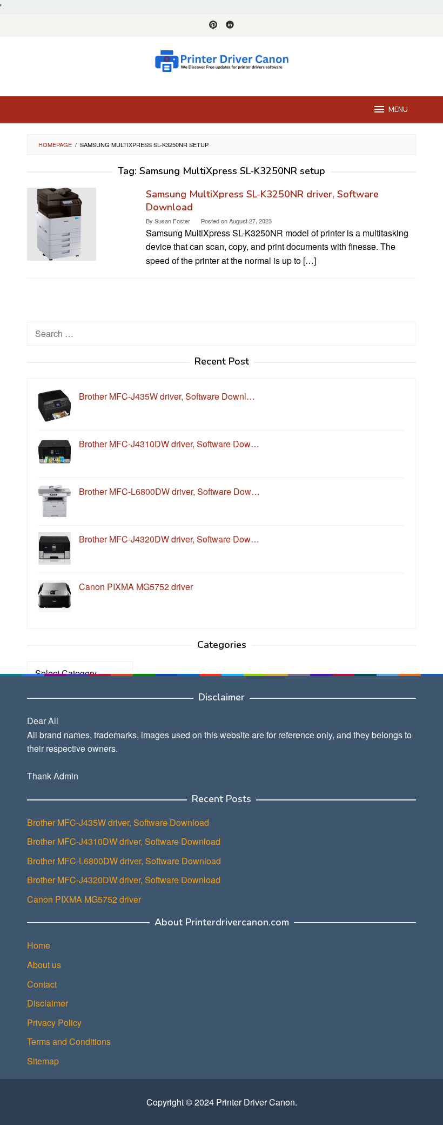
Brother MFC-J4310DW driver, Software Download (123, 841)
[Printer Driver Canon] (221, 60)
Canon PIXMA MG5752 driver (84, 899)
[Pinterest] (213, 25)
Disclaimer (47, 1003)
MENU (398, 110)
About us (44, 964)
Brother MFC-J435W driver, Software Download (118, 822)
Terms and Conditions (69, 1041)
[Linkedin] (230, 25)
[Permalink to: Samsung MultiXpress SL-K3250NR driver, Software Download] (61, 223)
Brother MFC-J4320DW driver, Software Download (123, 879)
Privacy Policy (54, 1022)
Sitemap (43, 1061)
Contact (42, 984)
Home (38, 945)
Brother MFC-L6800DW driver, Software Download (124, 861)
